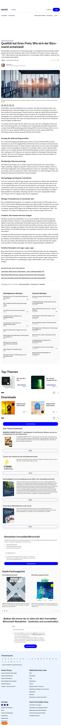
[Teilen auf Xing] (10, 105)
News (3, 60)
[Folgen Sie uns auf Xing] (5, 705)
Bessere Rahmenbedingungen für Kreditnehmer (41, 353)
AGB (34, 633)
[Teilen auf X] (5, 105)
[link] (4, 15)
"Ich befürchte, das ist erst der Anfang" (14, 310)
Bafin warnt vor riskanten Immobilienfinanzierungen (10, 343)
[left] (55, 611)
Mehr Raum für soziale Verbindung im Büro (44, 334)
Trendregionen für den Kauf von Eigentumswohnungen (12, 323)
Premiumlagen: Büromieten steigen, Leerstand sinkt (43, 316)
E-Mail (13, 626)
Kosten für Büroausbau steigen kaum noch (15, 330)
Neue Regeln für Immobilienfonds (12, 349)
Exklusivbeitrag (21, 385)
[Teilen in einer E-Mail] (2, 105)
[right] (58, 611)
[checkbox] (5, 557)
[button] (56, 9)
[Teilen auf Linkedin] (13, 105)
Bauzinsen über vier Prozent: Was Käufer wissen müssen (15, 297)
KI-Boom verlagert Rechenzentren (41, 296)
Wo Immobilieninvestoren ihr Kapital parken (44, 322)
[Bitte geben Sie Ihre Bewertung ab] (57, 60)
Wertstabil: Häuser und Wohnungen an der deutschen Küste (14, 355)
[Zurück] (54, 392)
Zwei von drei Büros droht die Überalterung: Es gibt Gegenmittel (23, 278)
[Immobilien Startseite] (5, 9)
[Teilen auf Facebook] (7, 105)
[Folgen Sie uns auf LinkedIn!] (2, 705)
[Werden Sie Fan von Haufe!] (7, 705)
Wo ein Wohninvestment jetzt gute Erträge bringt (14, 304)
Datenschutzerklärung (37, 634)
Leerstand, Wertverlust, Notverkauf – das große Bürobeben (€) (22, 271)
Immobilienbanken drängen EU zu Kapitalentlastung (12, 316)
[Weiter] (58, 392)
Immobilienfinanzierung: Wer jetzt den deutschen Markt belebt (44, 302)
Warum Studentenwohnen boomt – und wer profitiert (44, 309)
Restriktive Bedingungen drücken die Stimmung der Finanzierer (23, 275)
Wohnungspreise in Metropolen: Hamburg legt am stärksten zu (15, 336)
